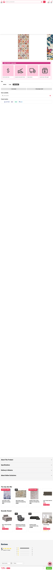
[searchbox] (5, 563)
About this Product (7, 460)
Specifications (5, 465)
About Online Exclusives (8, 475)
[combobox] (18, 563)
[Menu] (1, 1)
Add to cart (49, 568)
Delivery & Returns (7, 470)
